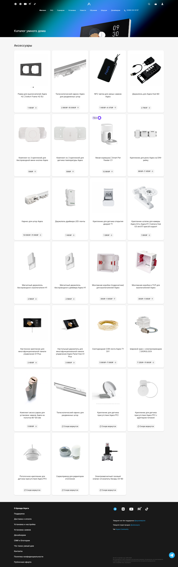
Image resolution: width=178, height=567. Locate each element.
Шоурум (104, 10)
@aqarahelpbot (129, 521)
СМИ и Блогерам (22, 540)
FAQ (51, 10)
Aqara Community (120, 529)
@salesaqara (126, 525)
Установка (72, 10)
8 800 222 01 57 (133, 10)
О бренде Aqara (21, 508)
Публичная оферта (22, 562)
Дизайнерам (115, 10)
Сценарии (60, 10)
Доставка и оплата (23, 519)
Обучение (93, 10)
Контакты (18, 551)
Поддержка (19, 514)
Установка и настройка (24, 524)
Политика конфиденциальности (28, 556)
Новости (83, 10)
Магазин (42, 10)
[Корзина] (155, 4)
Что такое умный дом (24, 546)
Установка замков (22, 530)
